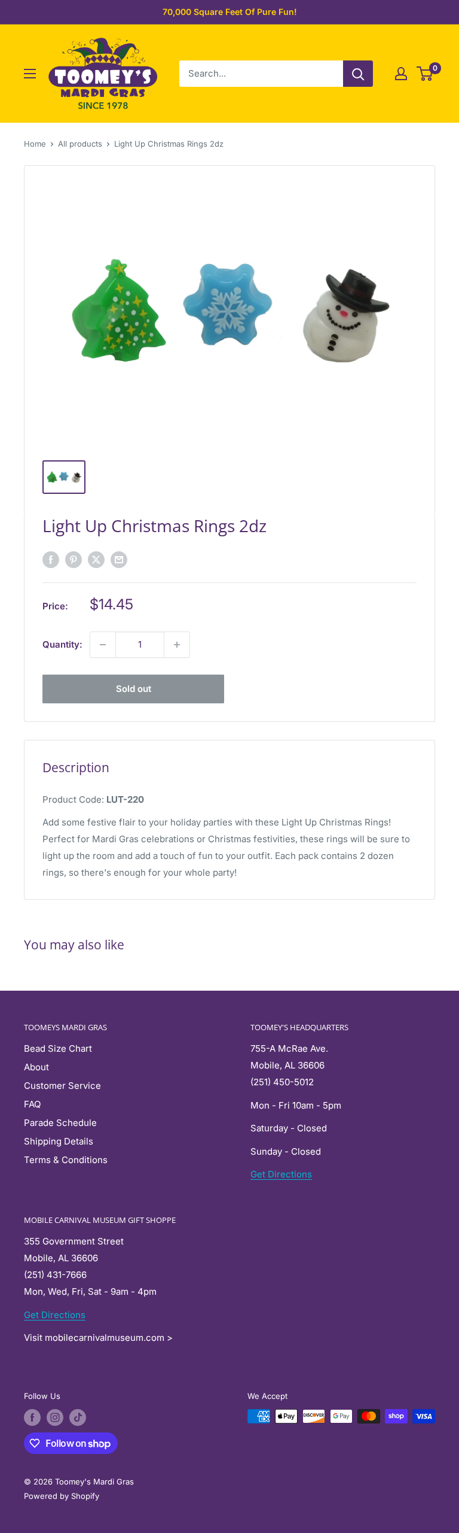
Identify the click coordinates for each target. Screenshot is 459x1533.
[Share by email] (119, 559)
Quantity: (62, 644)
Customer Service (62, 1085)
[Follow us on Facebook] (32, 1417)
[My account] (401, 73)
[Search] (358, 73)
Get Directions (281, 1174)
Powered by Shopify (61, 1496)
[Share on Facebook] (50, 559)
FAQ (32, 1104)
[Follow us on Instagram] (55, 1417)
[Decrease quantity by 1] (102, 644)
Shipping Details (58, 1141)
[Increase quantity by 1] (176, 644)
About (36, 1067)
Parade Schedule (60, 1122)
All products (80, 143)
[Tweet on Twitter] (96, 559)
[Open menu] (30, 73)
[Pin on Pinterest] (73, 559)
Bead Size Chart (58, 1048)
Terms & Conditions (66, 1159)
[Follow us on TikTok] (77, 1417)
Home (35, 143)
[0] (425, 73)
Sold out (133, 688)
